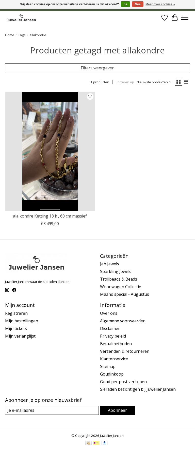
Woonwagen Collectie (120, 286)
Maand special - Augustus (124, 294)
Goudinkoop (112, 374)
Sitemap (108, 366)
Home (9, 35)
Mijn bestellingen (21, 321)
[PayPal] (104, 443)
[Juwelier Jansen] (21, 17)
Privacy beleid (113, 336)
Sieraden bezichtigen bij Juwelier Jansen (138, 389)
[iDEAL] (96, 443)
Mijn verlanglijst (20, 336)
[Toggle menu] (185, 18)
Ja (125, 4)
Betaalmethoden (116, 343)
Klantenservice (114, 359)
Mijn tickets (16, 328)
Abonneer (117, 410)
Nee (138, 4)
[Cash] (88, 443)
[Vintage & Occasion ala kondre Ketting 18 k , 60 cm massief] (50, 151)
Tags (22, 35)
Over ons (108, 313)
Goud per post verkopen (123, 381)
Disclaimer (110, 328)
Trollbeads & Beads (118, 279)
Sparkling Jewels (115, 271)
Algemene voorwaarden (122, 321)
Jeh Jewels (109, 264)
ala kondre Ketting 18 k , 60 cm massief (50, 216)
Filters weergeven (98, 68)
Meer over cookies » (160, 4)
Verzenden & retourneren (124, 351)
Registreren (16, 313)
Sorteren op (125, 82)
